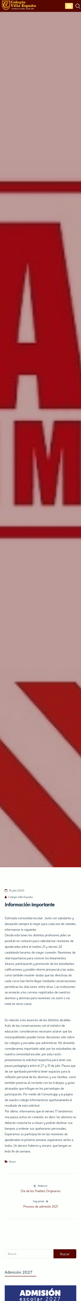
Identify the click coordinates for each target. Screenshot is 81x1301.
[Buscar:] (29, 1257)
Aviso (12, 1161)
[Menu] (69, 6)
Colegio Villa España (20, 897)
